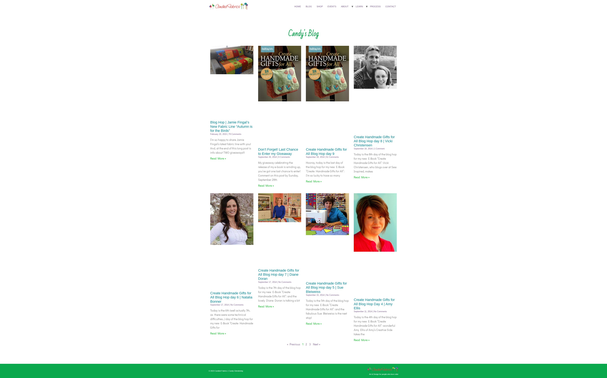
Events (332, 6)
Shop (320, 6)
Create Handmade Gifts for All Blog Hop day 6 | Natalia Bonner (231, 297)
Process (375, 6)
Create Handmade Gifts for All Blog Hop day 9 (326, 151)
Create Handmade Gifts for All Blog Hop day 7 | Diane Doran (278, 274)
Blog (309, 6)
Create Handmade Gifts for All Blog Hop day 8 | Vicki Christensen (374, 141)
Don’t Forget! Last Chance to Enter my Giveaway (278, 151)
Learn (359, 6)
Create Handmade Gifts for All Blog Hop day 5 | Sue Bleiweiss (326, 287)
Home (297, 6)
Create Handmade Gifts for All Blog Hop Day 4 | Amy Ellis (374, 304)
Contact (390, 6)
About (345, 6)
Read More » (218, 158)
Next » (316, 344)
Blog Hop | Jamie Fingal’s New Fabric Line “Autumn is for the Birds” (231, 126)
